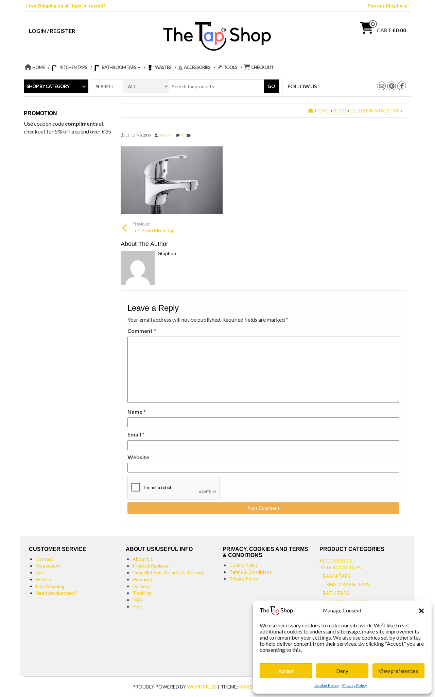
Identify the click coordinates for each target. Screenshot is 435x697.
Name (136, 411)
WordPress (202, 687)
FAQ (137, 600)
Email (135, 434)
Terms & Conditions (250, 572)
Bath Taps (336, 593)
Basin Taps (336, 576)
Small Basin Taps (348, 584)
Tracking (142, 593)
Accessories (335, 561)
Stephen (166, 135)
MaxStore (252, 687)
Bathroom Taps (340, 567)
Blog (137, 606)
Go (271, 86)
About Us (143, 559)
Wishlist (44, 579)
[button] (421, 610)
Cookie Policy (326, 685)
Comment (141, 330)
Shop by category (48, 86)
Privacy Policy (354, 685)
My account (48, 566)
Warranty (142, 579)
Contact (44, 559)
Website (138, 457)
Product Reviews (151, 566)
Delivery (141, 586)
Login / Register (52, 31)
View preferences (398, 671)
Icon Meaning (50, 586)
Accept (286, 671)
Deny (342, 671)
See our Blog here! (388, 5)
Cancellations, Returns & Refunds (168, 572)
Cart (40, 572)
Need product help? (56, 593)
